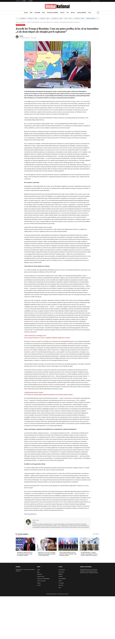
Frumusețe (61, 583)
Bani (43, 12)
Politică (60, 580)
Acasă (17, 22)
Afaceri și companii (52, 12)
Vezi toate (95, 533)
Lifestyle (60, 576)
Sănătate (61, 574)
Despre (39, 583)
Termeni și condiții (41, 580)
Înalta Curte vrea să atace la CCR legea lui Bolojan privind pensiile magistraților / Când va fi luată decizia (47, 554)
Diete (60, 587)
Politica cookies (40, 576)
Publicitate (39, 574)
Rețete (73, 12)
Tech (89, 12)
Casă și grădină (81, 12)
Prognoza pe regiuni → (90, 18)
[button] (98, 12)
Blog (38, 572)
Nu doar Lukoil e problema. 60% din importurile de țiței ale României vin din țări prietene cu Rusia (68, 554)
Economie (37, 12)
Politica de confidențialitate (43, 578)
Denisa (21, 36)
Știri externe (61, 572)
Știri (31, 12)
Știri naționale (22, 22)
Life (68, 12)
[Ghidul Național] (57, 6)
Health (62, 12)
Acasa (26, 12)
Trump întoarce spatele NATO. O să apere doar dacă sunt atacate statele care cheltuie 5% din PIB (24, 554)
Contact (39, 585)
